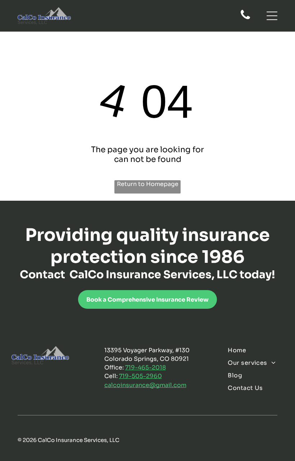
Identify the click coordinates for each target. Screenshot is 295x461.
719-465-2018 (145, 367)
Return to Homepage (147, 184)
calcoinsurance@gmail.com (145, 385)
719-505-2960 (140, 376)
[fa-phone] (245, 19)
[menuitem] (255, 350)
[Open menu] (272, 15)
